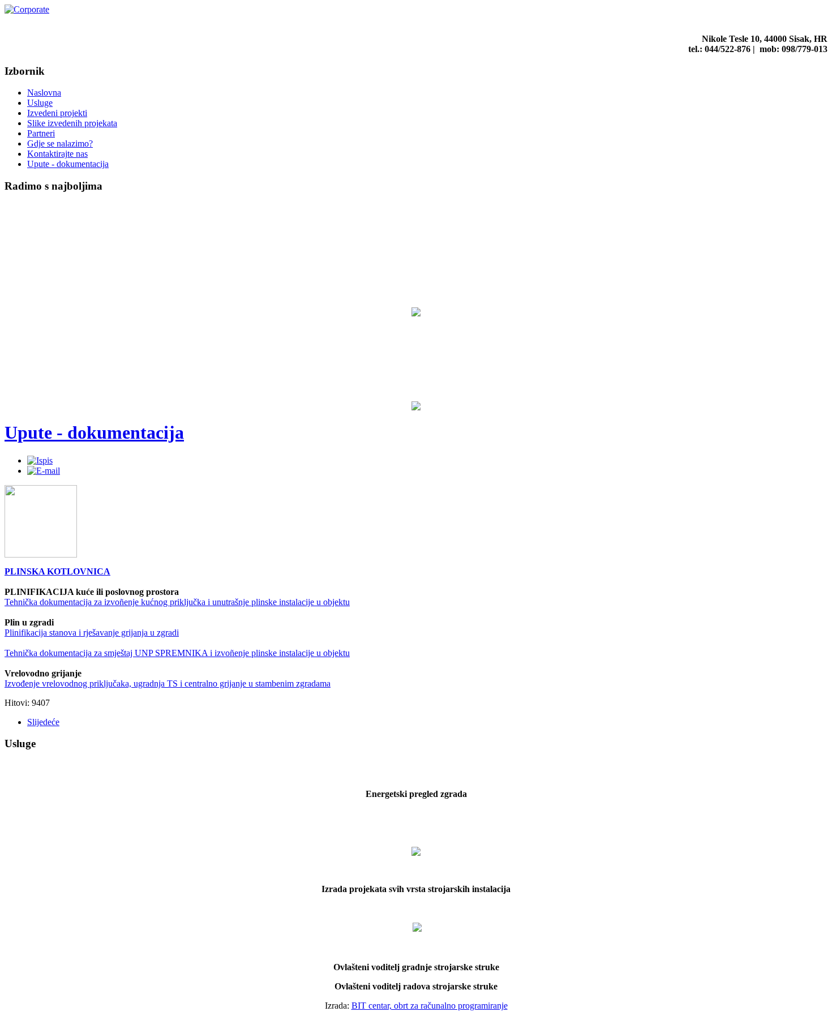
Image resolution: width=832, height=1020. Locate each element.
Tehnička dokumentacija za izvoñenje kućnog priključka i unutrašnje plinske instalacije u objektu (177, 602)
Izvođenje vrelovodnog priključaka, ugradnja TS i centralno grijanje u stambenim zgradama (168, 683)
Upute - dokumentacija (94, 432)
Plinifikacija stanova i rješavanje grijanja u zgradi (92, 632)
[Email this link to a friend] (43, 470)
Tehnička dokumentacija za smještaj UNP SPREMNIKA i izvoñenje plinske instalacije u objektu (177, 653)
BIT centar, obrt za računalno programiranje (429, 1005)
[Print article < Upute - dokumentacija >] (40, 460)
